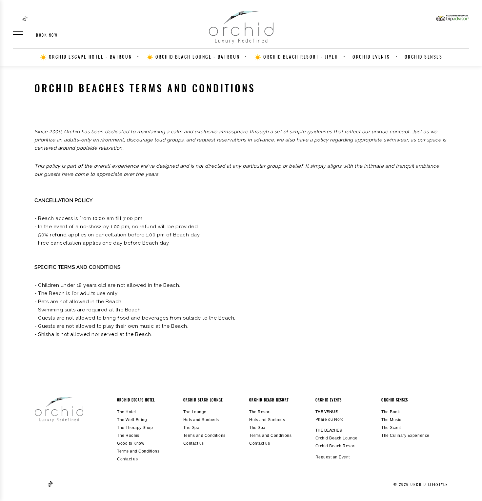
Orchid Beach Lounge (336, 438)
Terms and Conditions (138, 451)
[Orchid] (59, 409)
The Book (390, 412)
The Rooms (128, 435)
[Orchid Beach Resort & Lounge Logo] (241, 27)
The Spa (191, 427)
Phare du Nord (329, 419)
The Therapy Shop (135, 427)
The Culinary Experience (405, 435)
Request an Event (332, 457)
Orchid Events (371, 57)
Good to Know (130, 443)
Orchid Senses (424, 57)
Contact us (127, 459)
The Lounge (195, 412)
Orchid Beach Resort (335, 446)
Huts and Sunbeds (201, 420)
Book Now (47, 35)
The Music (391, 420)
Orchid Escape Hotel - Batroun (89, 57)
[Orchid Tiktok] (25, 21)
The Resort (260, 412)
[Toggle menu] (18, 34)
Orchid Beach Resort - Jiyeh (299, 57)
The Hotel (126, 412)
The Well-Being (132, 420)
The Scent (391, 427)
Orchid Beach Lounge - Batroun (196, 57)
